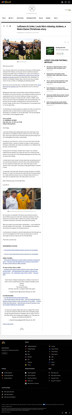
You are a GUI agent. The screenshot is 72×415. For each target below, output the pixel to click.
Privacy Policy (39, 404)
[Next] (68, 42)
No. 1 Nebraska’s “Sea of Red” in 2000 (22, 273)
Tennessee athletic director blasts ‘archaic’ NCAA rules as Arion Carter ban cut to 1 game (58, 95)
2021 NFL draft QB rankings (32, 299)
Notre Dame (20, 18)
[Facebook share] (4, 26)
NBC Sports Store (23, 404)
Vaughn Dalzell (49, 69)
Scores (41, 18)
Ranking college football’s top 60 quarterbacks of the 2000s (19, 301)
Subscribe (4, 353)
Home (4, 18)
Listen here (59, 53)
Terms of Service (61, 404)
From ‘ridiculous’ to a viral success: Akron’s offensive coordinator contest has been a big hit (58, 88)
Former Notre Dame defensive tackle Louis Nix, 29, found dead (21, 250)
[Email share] (10, 26)
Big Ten (11, 18)
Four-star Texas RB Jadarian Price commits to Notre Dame (22, 261)
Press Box (29, 404)
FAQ (18, 404)
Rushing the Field (31, 18)
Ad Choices (34, 404)
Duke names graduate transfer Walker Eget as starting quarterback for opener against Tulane (57, 102)
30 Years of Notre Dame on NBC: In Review (14, 263)
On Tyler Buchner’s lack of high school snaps (16, 297)
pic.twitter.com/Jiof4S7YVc (24, 317)
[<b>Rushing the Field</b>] (50, 51)
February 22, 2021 (30, 291)
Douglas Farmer (21, 32)
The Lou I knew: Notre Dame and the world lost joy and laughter (21, 254)
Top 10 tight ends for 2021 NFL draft (14, 299)
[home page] (6, 2)
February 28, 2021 (30, 320)
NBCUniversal (9, 406)
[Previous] (65, 42)
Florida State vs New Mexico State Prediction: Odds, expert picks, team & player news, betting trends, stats (57, 74)
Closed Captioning (13, 404)
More (55, 18)
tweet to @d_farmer (8, 324)
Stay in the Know (5, 348)
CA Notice (55, 404)
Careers (7, 404)
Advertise (3, 404)
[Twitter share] (7, 26)
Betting (48, 18)
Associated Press (50, 91)
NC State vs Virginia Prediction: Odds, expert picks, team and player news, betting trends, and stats (57, 67)
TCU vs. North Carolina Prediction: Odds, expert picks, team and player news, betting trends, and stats (57, 81)
